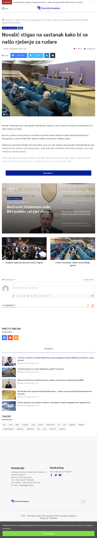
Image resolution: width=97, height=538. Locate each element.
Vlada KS (53, 429)
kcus (33, 425)
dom (10, 425)
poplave (72, 425)
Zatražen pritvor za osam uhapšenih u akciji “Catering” (41, 369)
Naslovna (9, 19)
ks (58, 425)
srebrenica (30, 429)
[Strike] (24, 295)
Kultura (10, 198)
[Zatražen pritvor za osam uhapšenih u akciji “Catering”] (9, 372)
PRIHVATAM (48, 533)
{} (45, 296)
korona (40, 425)
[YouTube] (10, 337)
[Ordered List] (27, 295)
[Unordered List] (31, 295)
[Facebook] (4, 337)
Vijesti (18, 19)
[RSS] (16, 337)
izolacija (25, 425)
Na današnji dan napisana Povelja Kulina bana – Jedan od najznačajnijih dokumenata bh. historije (48, 2)
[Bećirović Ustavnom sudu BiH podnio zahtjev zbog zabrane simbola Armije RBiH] (9, 383)
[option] (48, 208)
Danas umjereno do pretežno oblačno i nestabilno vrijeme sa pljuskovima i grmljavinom (54, 402)
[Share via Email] (52, 55)
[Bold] (13, 295)
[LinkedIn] (46, 55)
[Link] (42, 295)
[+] (48, 296)
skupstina (20, 429)
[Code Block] (38, 295)
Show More (48, 173)
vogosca (62, 429)
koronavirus (51, 425)
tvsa (44, 429)
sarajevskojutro (8, 429)
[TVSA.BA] (48, 8)
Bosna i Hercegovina (33, 19)
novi (64, 425)
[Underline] (20, 295)
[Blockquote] (35, 295)
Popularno (48, 348)
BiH (4, 425)
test (38, 429)
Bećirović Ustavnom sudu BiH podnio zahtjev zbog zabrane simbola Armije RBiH (51, 380)
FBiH (17, 425)
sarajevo (81, 425)
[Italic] (17, 295)
